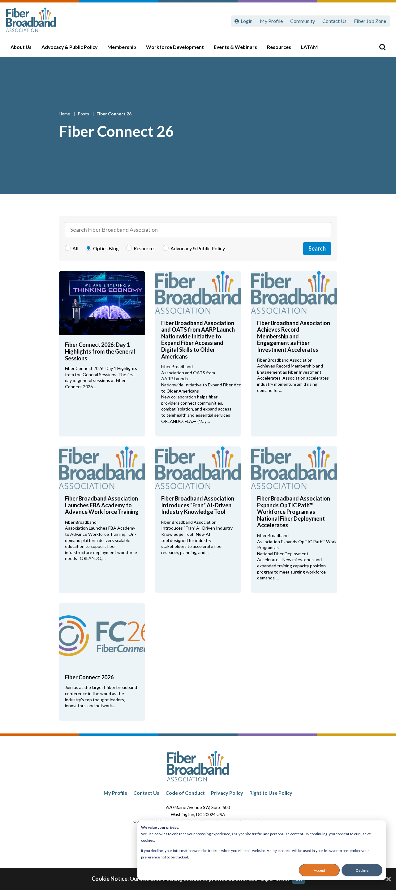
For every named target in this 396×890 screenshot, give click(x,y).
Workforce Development (175, 47)
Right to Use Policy (270, 793)
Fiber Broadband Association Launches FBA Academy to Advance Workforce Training (102, 505)
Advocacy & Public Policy (69, 47)
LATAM (309, 47)
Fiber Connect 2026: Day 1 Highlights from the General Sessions (100, 351)
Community (302, 21)
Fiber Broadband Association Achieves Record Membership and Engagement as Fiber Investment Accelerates (293, 336)
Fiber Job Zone (370, 21)
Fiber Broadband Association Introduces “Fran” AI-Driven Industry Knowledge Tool (197, 505)
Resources (279, 47)
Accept (319, 870)
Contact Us (334, 21)
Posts (84, 113)
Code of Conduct (185, 793)
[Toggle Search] (382, 47)
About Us (21, 47)
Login (246, 21)
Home (65, 113)
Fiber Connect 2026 (89, 677)
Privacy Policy (227, 793)
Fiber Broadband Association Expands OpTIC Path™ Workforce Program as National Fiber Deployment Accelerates (293, 511)
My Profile (271, 21)
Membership (121, 47)
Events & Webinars (235, 47)
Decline (362, 870)
